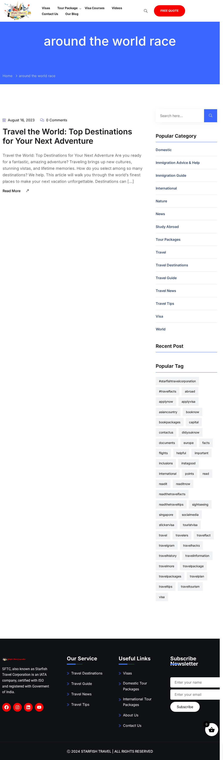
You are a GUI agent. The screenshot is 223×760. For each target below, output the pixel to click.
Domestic (164, 150)
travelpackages (170, 576)
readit (163, 484)
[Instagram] (17, 707)
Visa (159, 316)
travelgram (166, 545)
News (160, 214)
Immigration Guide (171, 175)
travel (163, 535)
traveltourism (190, 586)
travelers (182, 535)
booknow (192, 412)
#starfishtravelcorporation (177, 381)
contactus (166, 432)
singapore (166, 514)
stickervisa (166, 525)
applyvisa (188, 401)
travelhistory (168, 555)
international (167, 473)
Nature (161, 201)
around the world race (37, 76)
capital (194, 422)
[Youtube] (39, 707)
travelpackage (193, 566)
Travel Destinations (172, 265)
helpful (181, 453)
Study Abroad (167, 226)
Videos (117, 8)
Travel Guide (166, 278)
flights (163, 453)
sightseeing (200, 504)
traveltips (165, 586)
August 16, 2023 (21, 120)
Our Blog (71, 14)
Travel (161, 252)
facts (205, 443)
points (189, 473)
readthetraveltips (171, 504)
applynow (166, 401)
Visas (127, 673)
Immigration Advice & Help (178, 162)
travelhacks (191, 545)
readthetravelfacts (172, 494)
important (201, 453)
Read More (12, 191)
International (166, 188)
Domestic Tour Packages (135, 686)
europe (189, 443)
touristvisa (190, 525)
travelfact (204, 535)
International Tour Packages (137, 702)
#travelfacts (167, 391)
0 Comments (56, 120)
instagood (188, 463)
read (206, 473)
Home (7, 76)
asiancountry (168, 412)
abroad (190, 391)
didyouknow (190, 432)
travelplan (197, 576)
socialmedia (190, 514)
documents (167, 443)
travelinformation (197, 555)
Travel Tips (165, 303)
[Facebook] (6, 707)
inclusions (166, 463)
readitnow (183, 484)
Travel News (166, 291)
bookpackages (169, 422)
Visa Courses (95, 8)
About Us (130, 715)
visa (162, 597)
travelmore (166, 566)
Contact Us (50, 14)
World (161, 329)
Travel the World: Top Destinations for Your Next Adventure (67, 136)
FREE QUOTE (169, 10)
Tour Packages (168, 239)
